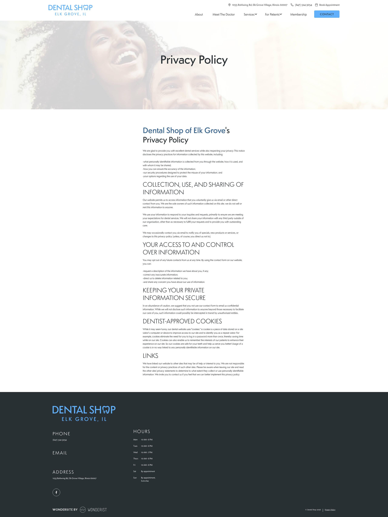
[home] (70, 10)
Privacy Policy (330, 509)
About (199, 14)
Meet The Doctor (224, 14)
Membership (298, 14)
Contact (327, 14)
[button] (250, 14)
